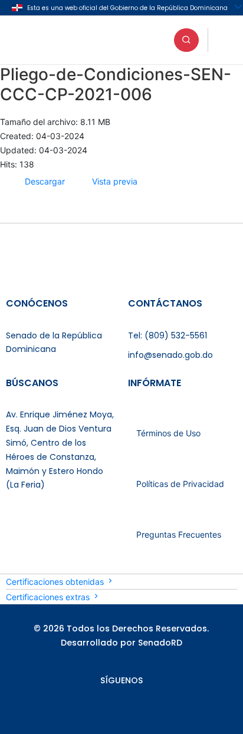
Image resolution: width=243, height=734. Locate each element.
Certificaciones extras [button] (49, 597)
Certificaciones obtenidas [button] (56, 582)
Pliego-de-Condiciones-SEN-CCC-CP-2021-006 (115, 84)
